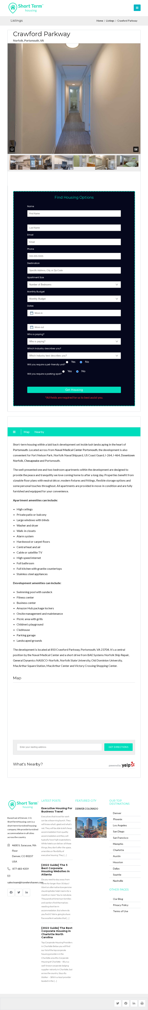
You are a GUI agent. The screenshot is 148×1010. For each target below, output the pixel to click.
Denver (117, 813)
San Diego (118, 831)
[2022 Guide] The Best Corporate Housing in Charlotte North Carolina (56, 932)
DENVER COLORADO (86, 808)
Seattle (117, 874)
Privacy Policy (120, 905)
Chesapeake (31, 460)
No (87, 361)
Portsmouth (20, 449)
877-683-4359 (20, 868)
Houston (118, 862)
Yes (73, 361)
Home (100, 20)
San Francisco (120, 837)
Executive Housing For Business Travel (56, 810)
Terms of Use (120, 911)
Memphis (118, 843)
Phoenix (117, 819)
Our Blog (118, 898)
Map (27, 431)
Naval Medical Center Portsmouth (76, 449)
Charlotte (118, 849)
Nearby (39, 431)
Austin (117, 856)
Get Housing (74, 389)
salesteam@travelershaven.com (25, 882)
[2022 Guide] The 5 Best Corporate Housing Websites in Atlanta (55, 869)
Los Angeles (120, 825)
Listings (110, 20)
